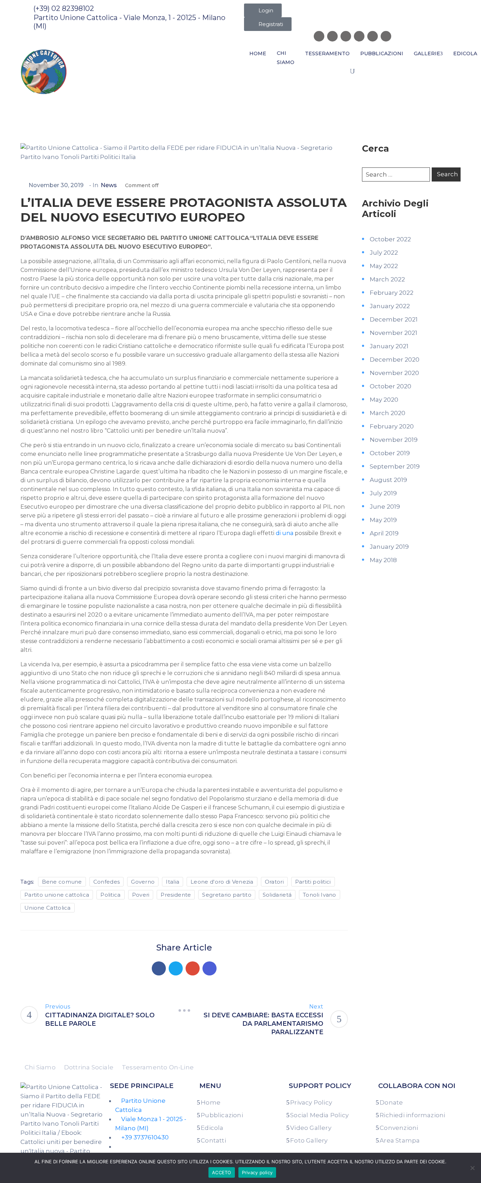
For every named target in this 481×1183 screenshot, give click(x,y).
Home (257, 53)
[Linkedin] (209, 968)
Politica (110, 894)
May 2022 (384, 265)
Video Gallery (310, 1127)
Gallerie (427, 53)
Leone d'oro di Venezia (222, 881)
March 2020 (387, 412)
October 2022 (390, 239)
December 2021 (394, 319)
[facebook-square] (319, 36)
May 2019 (383, 519)
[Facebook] (159, 968)
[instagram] (332, 36)
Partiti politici (313, 881)
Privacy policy (257, 1172)
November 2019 (394, 439)
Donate (391, 1102)
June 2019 (385, 506)
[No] (472, 1167)
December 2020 (394, 359)
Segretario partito (226, 894)
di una (284, 533)
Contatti (213, 1140)
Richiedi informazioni (412, 1115)
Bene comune (62, 881)
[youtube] (386, 36)
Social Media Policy (319, 1115)
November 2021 (393, 332)
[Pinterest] (193, 968)
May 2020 (384, 399)
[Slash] (184, 1010)
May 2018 (383, 560)
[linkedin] (359, 36)
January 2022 (390, 306)
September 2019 (395, 466)
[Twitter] (176, 968)
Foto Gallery (308, 1140)
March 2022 (387, 279)
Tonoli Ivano (319, 894)
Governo (143, 881)
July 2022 (384, 252)
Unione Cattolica (47, 907)
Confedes (106, 881)
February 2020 (392, 426)
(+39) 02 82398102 (63, 8)
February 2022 (391, 292)
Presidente (176, 894)
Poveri (141, 894)
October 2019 (390, 453)
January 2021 (389, 346)
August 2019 (388, 479)
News (54, 103)
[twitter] (346, 36)
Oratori (274, 881)
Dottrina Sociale (88, 1067)
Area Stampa (400, 1140)
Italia (172, 881)
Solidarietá (277, 894)
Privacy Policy (311, 1102)
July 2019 (383, 493)
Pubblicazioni (381, 53)
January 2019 (389, 546)
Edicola (212, 1127)
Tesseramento (327, 53)
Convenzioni (399, 1127)
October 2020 (390, 386)
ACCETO (221, 1172)
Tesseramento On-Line (158, 1067)
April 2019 (384, 533)
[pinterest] (372, 36)
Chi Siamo (285, 57)
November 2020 (394, 372)
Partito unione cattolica (56, 894)
